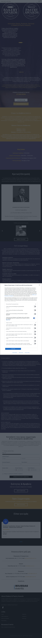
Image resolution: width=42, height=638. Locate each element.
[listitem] (21, 304)
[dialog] (21, 319)
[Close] (40, 285)
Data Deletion (14, 352)
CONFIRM (13, 348)
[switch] (34, 306)
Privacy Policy (27, 352)
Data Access (21, 352)
